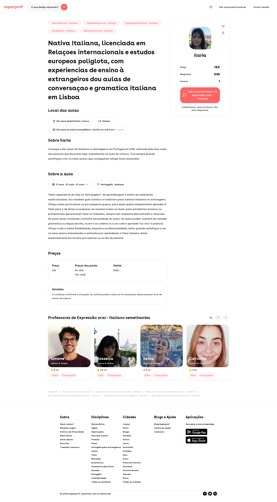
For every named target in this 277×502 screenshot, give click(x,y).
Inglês (94, 428)
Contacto (159, 432)
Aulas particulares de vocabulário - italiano (125, 395)
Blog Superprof (161, 424)
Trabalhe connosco (70, 447)
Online (106, 121)
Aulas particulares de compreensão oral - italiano (170, 392)
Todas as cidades (132, 482)
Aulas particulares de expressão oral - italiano (118, 392)
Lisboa (126, 424)
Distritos (64, 443)
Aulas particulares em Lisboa (76, 392)
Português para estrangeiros (106, 447)
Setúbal (127, 436)
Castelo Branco (131, 470)
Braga (126, 432)
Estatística (97, 463)
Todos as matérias (101, 482)
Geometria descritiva (102, 466)
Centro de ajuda (162, 428)
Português (96, 474)
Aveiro (126, 439)
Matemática (98, 424)
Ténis (94, 455)
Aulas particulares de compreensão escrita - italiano (73, 395)
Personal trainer (99, 436)
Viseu (125, 459)
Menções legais (68, 428)
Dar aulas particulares (232, 7)
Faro (125, 455)
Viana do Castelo (132, 463)
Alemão (95, 470)
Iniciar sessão (261, 7)
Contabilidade (98, 478)
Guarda (126, 474)
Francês (95, 439)
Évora (126, 478)
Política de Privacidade (72, 432)
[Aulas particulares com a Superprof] (13, 7)
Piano (94, 443)
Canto (94, 451)
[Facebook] (205, 494)
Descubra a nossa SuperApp (200, 424)
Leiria (126, 443)
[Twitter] (210, 494)
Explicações (97, 432)
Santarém (128, 447)
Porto (125, 428)
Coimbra (127, 451)
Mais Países (66, 436)
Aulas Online (66, 439)
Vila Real (127, 466)
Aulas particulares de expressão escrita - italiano (176, 395)
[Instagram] (215, 494)
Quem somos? (67, 424)
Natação (96, 459)
